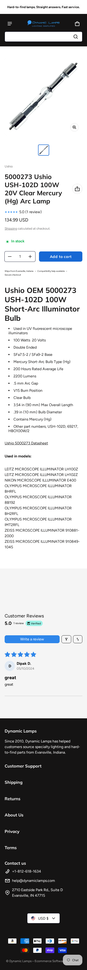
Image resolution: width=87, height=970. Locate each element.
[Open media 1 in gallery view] (43, 150)
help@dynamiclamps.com (33, 880)
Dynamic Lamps (20, 961)
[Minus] (10, 256)
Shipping (11, 228)
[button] (43, 37)
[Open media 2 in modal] (43, 96)
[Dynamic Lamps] (43, 23)
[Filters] (66, 639)
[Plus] (30, 256)
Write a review (32, 639)
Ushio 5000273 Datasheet (26, 443)
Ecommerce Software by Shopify (58, 961)
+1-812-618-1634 (26, 871)
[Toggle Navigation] (10, 24)
